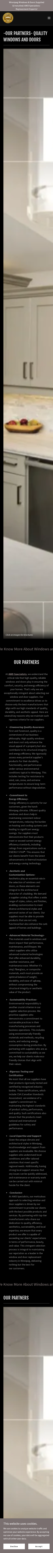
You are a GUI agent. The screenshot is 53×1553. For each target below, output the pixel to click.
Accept (39, 1546)
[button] (49, 18)
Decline (14, 1546)
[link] (8, 18)
